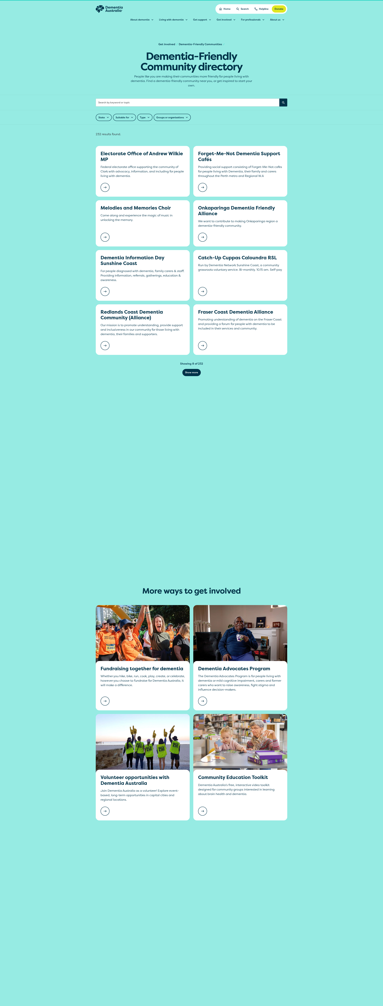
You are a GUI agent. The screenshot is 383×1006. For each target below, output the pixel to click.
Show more (191, 372)
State (101, 117)
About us (275, 19)
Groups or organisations (170, 117)
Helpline (264, 8)
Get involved (224, 19)
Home (227, 8)
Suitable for (122, 117)
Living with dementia (171, 19)
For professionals (250, 19)
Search (245, 8)
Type (143, 117)
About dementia (139, 19)
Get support (200, 19)
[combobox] (191, 102)
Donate (279, 8)
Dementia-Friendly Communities (200, 44)
